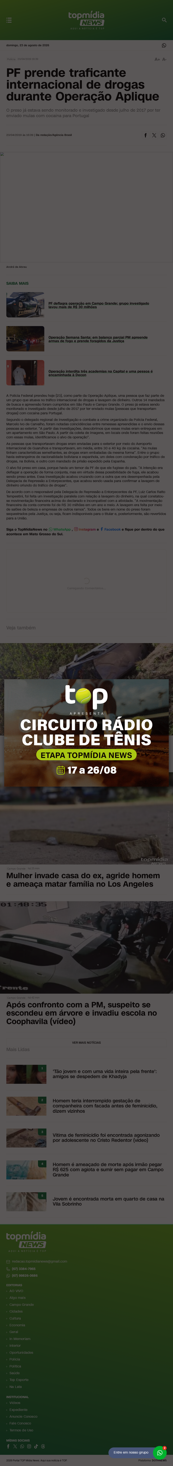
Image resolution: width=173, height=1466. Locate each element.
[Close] (169, 679)
